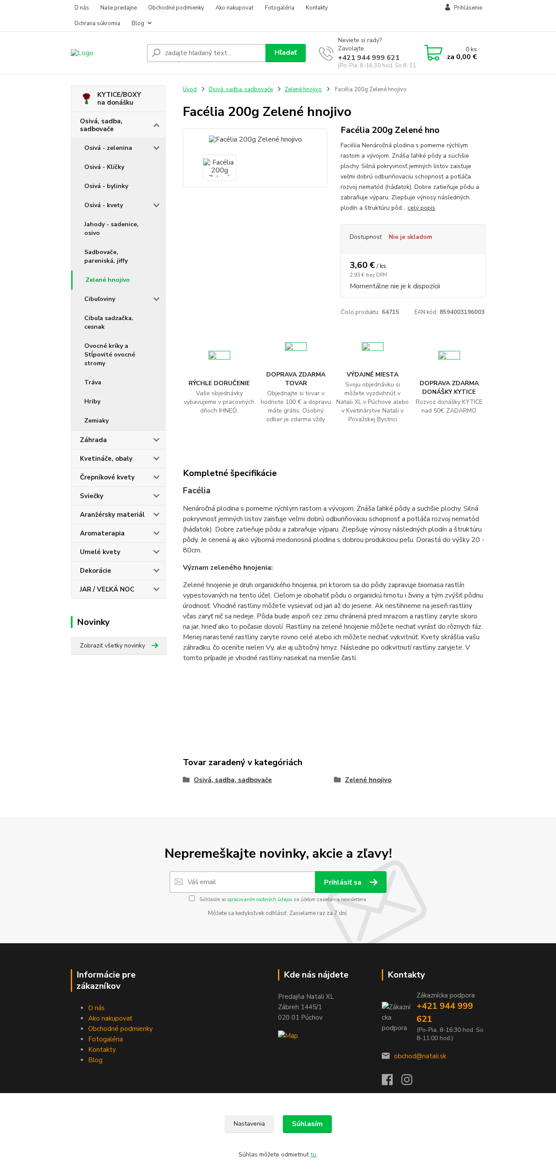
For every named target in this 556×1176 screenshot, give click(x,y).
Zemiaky (96, 420)
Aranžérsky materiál (112, 514)
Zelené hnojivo (108, 280)
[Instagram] (411, 1082)
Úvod (190, 89)
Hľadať (286, 52)
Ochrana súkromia (97, 23)
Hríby (92, 401)
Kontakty (317, 8)
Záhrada (93, 440)
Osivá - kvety (103, 205)
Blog (138, 23)
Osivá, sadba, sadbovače (101, 125)
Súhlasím (307, 1124)
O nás (81, 8)
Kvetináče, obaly (106, 458)
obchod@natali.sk (420, 1056)
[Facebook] (391, 1082)
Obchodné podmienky (176, 8)
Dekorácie (95, 570)
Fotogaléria (280, 8)
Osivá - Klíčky (104, 167)
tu (313, 1154)
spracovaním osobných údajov (259, 899)
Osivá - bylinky (106, 186)
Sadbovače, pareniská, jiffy (106, 256)
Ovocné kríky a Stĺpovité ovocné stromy (109, 354)
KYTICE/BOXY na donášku (119, 98)
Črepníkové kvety (107, 477)
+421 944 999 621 (369, 58)
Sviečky (91, 496)
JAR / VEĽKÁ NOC (107, 589)
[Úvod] (105, 53)
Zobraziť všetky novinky (112, 645)
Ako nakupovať (234, 8)
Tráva (92, 382)
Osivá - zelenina (108, 148)
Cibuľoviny (99, 299)
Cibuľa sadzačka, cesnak (108, 322)
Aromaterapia (102, 533)
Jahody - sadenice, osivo (111, 228)
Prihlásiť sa (343, 882)
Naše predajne (118, 8)
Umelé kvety (100, 552)
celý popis (421, 208)
